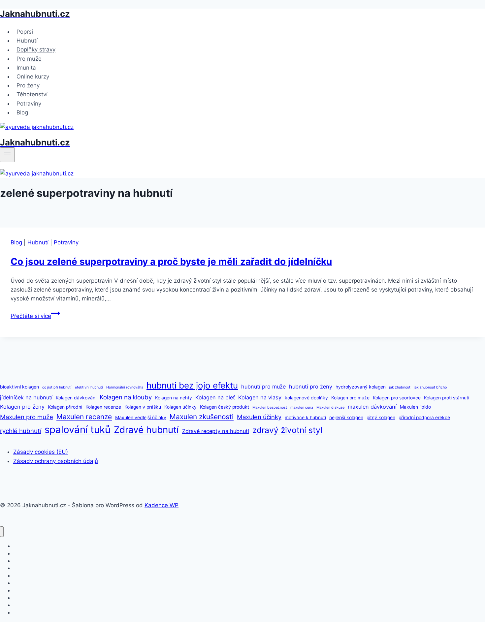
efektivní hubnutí (89, 387)
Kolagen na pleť (215, 397)
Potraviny (28, 103)
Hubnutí (27, 40)
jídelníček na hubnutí (26, 397)
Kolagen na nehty (173, 397)
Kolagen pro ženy (22, 406)
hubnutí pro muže (263, 386)
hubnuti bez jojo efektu (192, 385)
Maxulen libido (415, 407)
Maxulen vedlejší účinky (140, 417)
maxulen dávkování (372, 406)
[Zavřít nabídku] (2, 531)
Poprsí (24, 31)
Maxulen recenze (84, 417)
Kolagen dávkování (76, 397)
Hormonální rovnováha (124, 387)
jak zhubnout (399, 387)
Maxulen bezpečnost (269, 407)
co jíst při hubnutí (57, 387)
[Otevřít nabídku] (7, 154)
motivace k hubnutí (305, 417)
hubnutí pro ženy (310, 386)
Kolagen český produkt (224, 407)
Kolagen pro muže (350, 397)
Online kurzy (32, 76)
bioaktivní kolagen (19, 386)
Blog (22, 112)
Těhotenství (32, 94)
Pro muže (29, 58)
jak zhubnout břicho (430, 387)
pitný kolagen (381, 417)
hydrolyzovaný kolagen (361, 386)
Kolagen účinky (180, 407)
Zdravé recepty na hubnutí (215, 431)
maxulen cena (301, 407)
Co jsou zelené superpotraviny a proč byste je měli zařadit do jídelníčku (171, 261)
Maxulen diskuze (330, 407)
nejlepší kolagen (346, 417)
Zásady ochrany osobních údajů (55, 461)
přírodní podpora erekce (424, 417)
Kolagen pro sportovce (397, 397)
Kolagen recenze (103, 407)
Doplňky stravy (35, 50)
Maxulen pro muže (26, 416)
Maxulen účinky (259, 416)
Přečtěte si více (35, 316)
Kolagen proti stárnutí (446, 397)
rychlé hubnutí (20, 430)
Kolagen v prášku (142, 407)
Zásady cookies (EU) (40, 452)
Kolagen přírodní (65, 407)
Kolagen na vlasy (259, 397)
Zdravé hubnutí (146, 429)
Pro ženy (28, 85)
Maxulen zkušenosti (202, 417)
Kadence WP (161, 505)
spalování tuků (78, 429)
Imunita (26, 67)
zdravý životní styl (287, 430)
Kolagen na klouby (126, 397)
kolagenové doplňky (306, 397)
